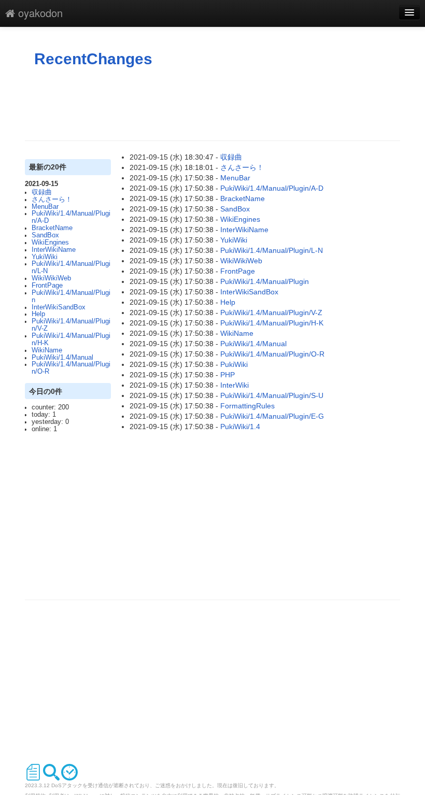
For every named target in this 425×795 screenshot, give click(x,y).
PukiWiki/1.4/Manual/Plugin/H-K (71, 339)
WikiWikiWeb (51, 278)
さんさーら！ (52, 199)
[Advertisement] (213, 104)
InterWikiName (54, 249)
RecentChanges (93, 58)
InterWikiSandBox (59, 307)
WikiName (47, 350)
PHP (227, 375)
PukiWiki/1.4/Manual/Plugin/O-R (71, 368)
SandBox (45, 235)
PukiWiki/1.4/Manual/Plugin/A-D (71, 217)
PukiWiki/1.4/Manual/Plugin (71, 296)
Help (38, 314)
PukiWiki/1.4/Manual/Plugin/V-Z (71, 325)
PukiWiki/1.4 (240, 426)
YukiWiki (45, 257)
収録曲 (42, 192)
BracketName (52, 228)
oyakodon (39, 12)
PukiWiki (234, 364)
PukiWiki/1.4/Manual (62, 357)
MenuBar (45, 206)
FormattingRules (247, 406)
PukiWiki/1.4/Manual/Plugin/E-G (272, 416)
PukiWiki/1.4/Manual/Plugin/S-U (271, 395)
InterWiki (234, 385)
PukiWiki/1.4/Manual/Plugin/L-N (71, 267)
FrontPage (47, 285)
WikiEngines (50, 242)
